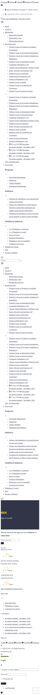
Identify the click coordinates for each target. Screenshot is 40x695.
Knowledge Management (17, 177)
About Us (8, 29)
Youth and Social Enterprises (18, 138)
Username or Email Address (10, 670)
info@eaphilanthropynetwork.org (11, 589)
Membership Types (15, 38)
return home (5, 535)
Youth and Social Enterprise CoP (19, 76)
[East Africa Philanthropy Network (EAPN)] (15, 19)
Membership (9, 32)
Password (4, 674)
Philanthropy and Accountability (19, 241)
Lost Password (9, 688)
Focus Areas (9, 165)
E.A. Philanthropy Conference (19, 229)
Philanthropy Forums (12, 247)
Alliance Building (15, 183)
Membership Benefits (16, 35)
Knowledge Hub (10, 44)
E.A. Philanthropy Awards (17, 232)
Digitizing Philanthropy (16, 238)
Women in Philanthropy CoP (18, 79)
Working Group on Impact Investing (21, 91)
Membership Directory (16, 41)
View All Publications (12, 162)
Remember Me (8, 679)
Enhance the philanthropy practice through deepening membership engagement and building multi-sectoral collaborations (23, 208)
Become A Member (11, 253)
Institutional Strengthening (17, 186)
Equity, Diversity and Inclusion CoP (20, 71)
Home (7, 26)
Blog (6, 250)
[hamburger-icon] (2, 22)
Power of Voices (14, 235)
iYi (10, 651)
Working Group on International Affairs (22, 62)
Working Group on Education (18, 73)
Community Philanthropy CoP (19, 65)
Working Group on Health (17, 82)
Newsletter (25, 144)
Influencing (12, 180)
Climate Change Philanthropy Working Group (24, 68)
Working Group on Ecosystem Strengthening (23, 53)
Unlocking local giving (16, 244)
